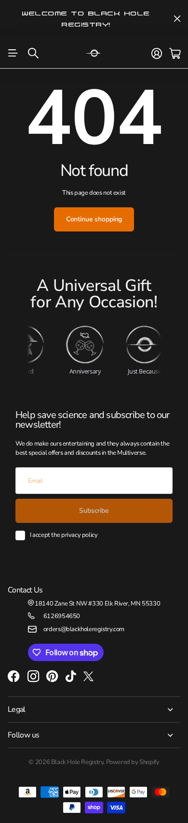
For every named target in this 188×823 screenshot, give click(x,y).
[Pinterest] (52, 676)
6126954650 (61, 616)
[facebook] (14, 676)
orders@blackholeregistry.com (83, 629)
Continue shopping (94, 219)
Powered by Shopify (133, 762)
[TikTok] (71, 676)
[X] (88, 676)
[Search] (33, 53)
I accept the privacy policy (63, 535)
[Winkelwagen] (174, 53)
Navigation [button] (13, 53)
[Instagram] (33, 677)
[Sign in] (156, 53)
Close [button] (177, 19)
